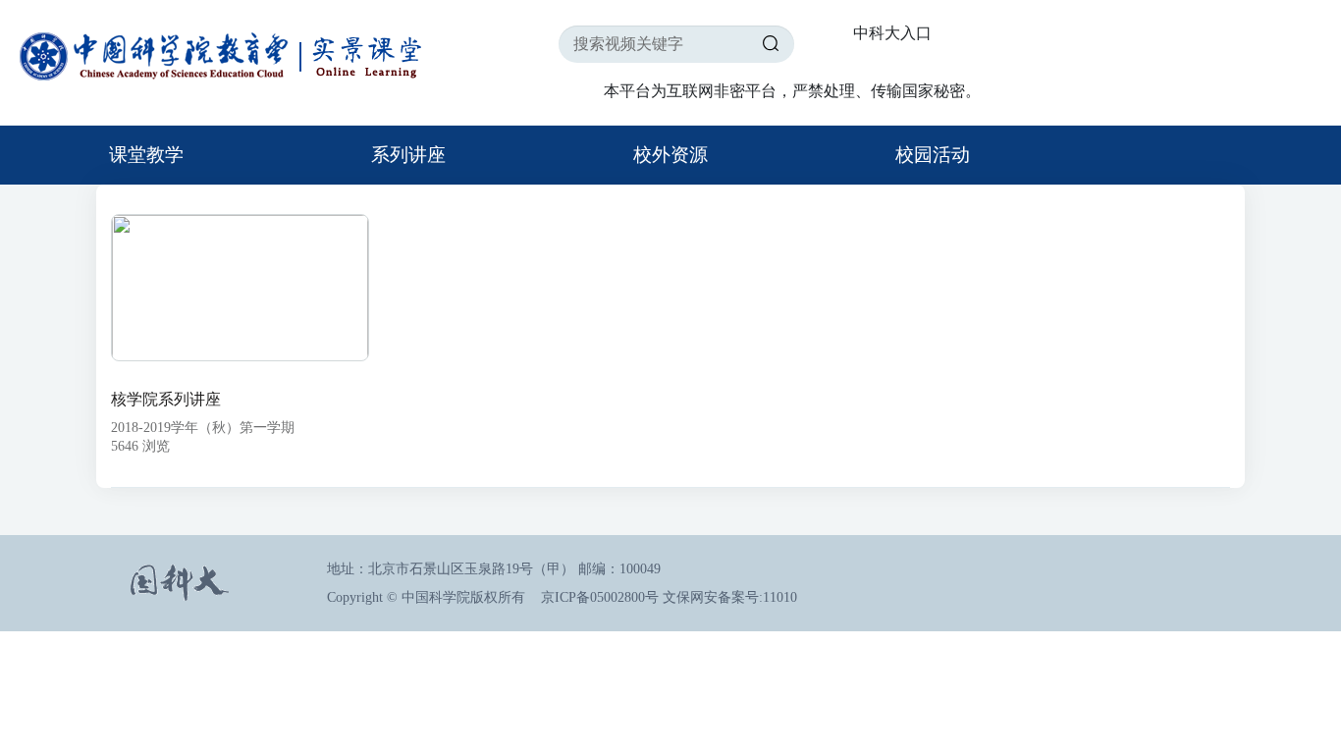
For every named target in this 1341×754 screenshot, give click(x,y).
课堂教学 (146, 154)
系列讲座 (408, 154)
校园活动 (932, 154)
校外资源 (670, 154)
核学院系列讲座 (166, 399)
